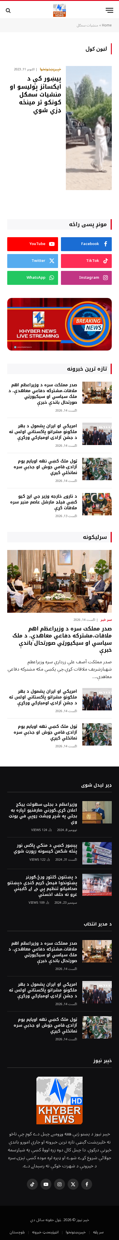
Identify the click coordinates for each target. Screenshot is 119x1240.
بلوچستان (17, 1232)
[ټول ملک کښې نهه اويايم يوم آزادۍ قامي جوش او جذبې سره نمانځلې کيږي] (97, 469)
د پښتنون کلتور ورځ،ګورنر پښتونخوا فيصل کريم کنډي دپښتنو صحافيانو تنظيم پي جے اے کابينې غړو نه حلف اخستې (42, 885)
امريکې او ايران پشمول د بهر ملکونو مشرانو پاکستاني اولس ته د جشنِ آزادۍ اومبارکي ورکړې (43, 432)
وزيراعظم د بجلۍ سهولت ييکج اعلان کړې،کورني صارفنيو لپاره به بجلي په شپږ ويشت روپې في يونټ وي (43, 813)
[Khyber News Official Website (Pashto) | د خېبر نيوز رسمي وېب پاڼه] (59, 10)
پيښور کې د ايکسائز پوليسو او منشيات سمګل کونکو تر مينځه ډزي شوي (35, 94)
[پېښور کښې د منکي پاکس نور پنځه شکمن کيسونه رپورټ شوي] (97, 853)
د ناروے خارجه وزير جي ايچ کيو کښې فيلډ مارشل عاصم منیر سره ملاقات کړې (43, 502)
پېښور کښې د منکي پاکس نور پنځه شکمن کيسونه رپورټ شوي (45, 848)
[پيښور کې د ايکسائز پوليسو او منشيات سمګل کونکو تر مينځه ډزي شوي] (89, 128)
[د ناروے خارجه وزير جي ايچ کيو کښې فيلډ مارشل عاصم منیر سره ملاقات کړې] (97, 504)
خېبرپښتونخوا (76, 1232)
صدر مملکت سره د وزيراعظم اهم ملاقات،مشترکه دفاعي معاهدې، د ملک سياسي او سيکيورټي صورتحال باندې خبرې (42, 393)
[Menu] (109, 10)
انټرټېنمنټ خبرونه (45, 1232)
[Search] (9, 10)
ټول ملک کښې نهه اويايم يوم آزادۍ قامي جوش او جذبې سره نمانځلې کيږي (45, 467)
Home (107, 25)
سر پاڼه (98, 1232)
